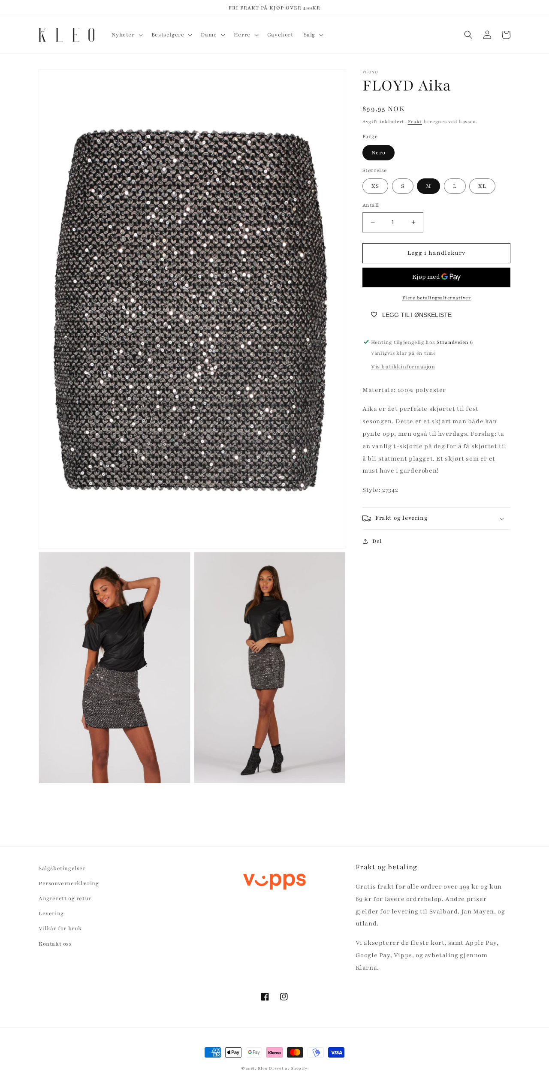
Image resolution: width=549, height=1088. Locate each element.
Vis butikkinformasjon (403, 366)
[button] (126, 35)
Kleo (263, 1068)
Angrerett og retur (65, 898)
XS (375, 186)
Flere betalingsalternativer (436, 297)
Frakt (415, 121)
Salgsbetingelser (62, 868)
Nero (378, 152)
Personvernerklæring (69, 883)
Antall (370, 205)
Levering (51, 913)
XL (482, 186)
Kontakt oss (55, 943)
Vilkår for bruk (60, 928)
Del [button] (377, 541)
